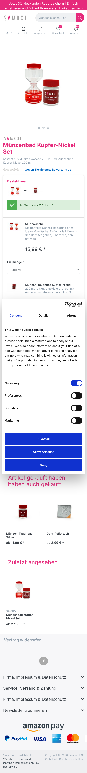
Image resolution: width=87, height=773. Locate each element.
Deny (43, 465)
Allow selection (43, 452)
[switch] (76, 395)
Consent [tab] (16, 315)
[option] (43, 84)
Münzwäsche (34, 224)
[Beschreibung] (15, 190)
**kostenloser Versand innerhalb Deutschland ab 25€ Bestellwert (21, 762)
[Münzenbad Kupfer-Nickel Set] (43, 84)
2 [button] (43, 128)
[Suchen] (80, 17)
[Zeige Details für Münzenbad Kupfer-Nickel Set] (23, 590)
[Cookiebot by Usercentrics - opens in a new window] (64, 304)
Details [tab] (44, 315)
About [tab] (71, 315)
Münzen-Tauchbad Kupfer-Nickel (48, 284)
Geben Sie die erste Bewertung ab (48, 169)
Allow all (43, 439)
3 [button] (48, 128)
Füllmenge (14, 262)
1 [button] (39, 128)
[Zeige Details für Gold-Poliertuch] (64, 512)
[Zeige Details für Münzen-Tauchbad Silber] (23, 512)
